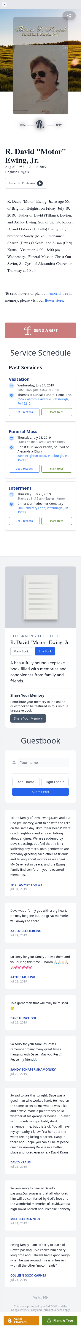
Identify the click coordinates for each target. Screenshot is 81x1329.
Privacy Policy (28, 1310)
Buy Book (45, 651)
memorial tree (57, 293)
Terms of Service (52, 1310)
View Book (21, 651)
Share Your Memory (28, 718)
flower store (54, 300)
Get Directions (24, 412)
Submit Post (40, 792)
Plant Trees (57, 412)
